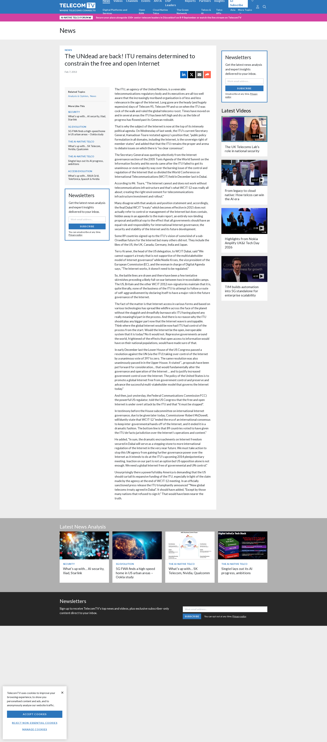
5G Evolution (77, 126)
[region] (35, 712)
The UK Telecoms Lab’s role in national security (242, 149)
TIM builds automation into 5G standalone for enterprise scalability (242, 291)
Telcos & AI (206, 11)
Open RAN (142, 11)
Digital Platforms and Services (115, 11)
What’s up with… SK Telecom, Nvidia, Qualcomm (84, 147)
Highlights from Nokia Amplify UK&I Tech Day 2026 (242, 243)
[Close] (62, 692)
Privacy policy (75, 235)
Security (74, 111)
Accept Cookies (35, 714)
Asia (232, 9)
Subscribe (87, 226)
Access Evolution (80, 171)
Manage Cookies (34, 729)
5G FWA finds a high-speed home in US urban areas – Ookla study (86, 132)
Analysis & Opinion (78, 96)
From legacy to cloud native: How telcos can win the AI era (244, 195)
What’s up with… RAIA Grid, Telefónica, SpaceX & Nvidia (83, 177)
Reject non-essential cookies (34, 722)
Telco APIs (219, 11)
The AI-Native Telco (81, 141)
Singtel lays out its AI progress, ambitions (236, 571)
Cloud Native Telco (160, 11)
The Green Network (183, 11)
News (68, 30)
